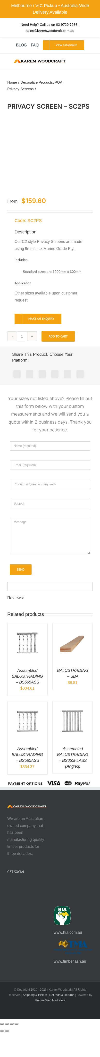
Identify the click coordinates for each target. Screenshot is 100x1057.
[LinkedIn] (55, 374)
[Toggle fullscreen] (7, 1024)
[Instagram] (15, 885)
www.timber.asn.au (70, 961)
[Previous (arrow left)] (2, 1031)
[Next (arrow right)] (7, 1031)
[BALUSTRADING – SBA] (72, 626)
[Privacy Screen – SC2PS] (50, 154)
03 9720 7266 (66, 25)
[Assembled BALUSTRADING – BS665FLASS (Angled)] (72, 704)
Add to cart (58, 336)
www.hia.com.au (68, 932)
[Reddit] (42, 374)
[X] (29, 374)
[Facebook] (17, 374)
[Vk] (80, 374)
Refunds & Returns (61, 995)
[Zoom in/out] (2, 1024)
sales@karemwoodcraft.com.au (50, 31)
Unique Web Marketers (50, 1000)
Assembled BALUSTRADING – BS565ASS (27, 676)
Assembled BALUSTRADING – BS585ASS (27, 754)
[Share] (12, 1024)
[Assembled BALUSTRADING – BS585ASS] (27, 704)
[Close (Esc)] (16, 1024)
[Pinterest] (67, 374)
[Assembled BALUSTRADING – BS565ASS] (27, 626)
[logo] (40, 61)
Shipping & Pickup (35, 995)
